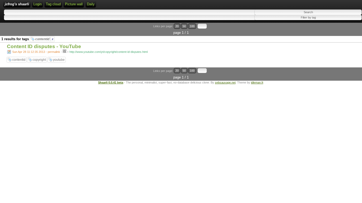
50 (184, 26)
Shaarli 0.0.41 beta (110, 82)
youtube (59, 60)
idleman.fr (257, 82)
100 (192, 26)
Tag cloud (53, 4)
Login (37, 4)
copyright (39, 60)
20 (177, 26)
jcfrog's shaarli (17, 4)
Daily (91, 4)
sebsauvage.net (225, 82)
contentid (44, 39)
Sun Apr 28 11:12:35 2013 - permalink (36, 51)
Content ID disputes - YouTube (44, 46)
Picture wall (74, 4)
